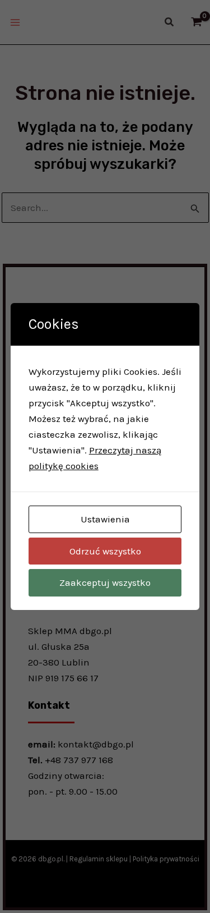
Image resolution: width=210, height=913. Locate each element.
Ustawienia (105, 519)
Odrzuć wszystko (105, 551)
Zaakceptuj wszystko (105, 582)
